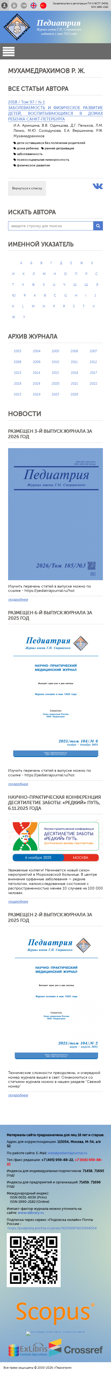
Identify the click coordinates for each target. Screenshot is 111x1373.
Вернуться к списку (27, 188)
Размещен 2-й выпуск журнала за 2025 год (50, 917)
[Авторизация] (14, 5)
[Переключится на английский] (33, 5)
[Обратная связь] (23, 5)
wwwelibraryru (31, 1213)
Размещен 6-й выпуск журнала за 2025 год (50, 615)
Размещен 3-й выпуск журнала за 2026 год (50, 434)
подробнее (18, 599)
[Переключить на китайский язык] (43, 5)
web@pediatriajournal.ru (67, 1153)
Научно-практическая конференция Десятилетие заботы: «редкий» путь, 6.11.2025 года (54, 803)
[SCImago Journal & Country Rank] (55, 1331)
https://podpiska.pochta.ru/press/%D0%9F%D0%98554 (52, 1228)
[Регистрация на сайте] (4, 5)
